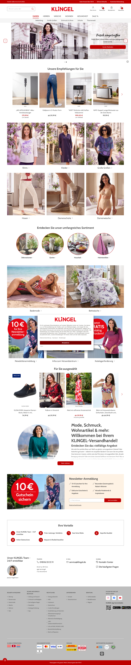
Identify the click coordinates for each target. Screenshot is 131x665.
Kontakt (70, 597)
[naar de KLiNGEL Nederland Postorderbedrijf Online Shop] (18, 646)
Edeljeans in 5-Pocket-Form (52, 110)
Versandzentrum (72, 599)
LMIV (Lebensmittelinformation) (55, 622)
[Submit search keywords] (32, 9)
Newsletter (31, 605)
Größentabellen (92, 597)
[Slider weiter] (125, 41)
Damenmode (12, 599)
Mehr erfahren (65, 463)
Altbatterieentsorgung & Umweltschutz (54, 615)
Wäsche (11, 605)
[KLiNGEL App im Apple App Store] (117, 607)
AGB (49, 599)
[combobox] (21, 9)
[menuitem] (36, 16)
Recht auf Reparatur (53, 632)
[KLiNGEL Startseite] (63, 9)
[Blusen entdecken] (65, 41)
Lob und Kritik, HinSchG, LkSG (56, 626)
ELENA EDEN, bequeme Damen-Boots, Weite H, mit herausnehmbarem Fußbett (25, 411)
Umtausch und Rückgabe (34, 599)
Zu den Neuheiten (104, 47)
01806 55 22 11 (47, 562)
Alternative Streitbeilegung (55, 618)
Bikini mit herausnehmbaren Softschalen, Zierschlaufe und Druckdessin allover (106, 411)
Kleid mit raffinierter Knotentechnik (79, 410)
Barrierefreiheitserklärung (54, 629)
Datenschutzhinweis (75, 505)
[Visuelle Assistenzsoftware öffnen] (101, 653)
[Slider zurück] (5, 41)
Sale (10, 611)
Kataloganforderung (33, 608)
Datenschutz (51, 605)
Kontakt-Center (106, 562)
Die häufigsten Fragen (109, 567)
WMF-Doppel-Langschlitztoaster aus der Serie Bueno (105, 111)
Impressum (51, 602)
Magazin (90, 602)
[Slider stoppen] (127, 61)
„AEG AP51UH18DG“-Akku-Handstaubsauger (25, 111)
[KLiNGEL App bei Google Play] (126, 607)
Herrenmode (12, 602)
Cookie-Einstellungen (53, 608)
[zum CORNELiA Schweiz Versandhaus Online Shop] (14, 646)
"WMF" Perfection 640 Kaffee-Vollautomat (79, 111)
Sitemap (11, 597)
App (29, 611)
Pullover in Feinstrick (52, 410)
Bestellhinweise (92, 599)
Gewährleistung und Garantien (56, 611)
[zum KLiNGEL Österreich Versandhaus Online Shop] (9, 646)
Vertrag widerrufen (53, 597)
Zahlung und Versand (33, 597)
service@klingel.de (77, 562)
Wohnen (11, 608)
